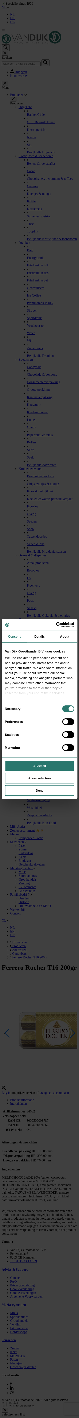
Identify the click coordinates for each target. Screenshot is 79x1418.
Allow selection (39, 778)
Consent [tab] (14, 636)
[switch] (68, 721)
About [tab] (64, 636)
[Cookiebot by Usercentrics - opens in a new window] (56, 625)
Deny (39, 790)
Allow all (39, 766)
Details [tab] (39, 636)
